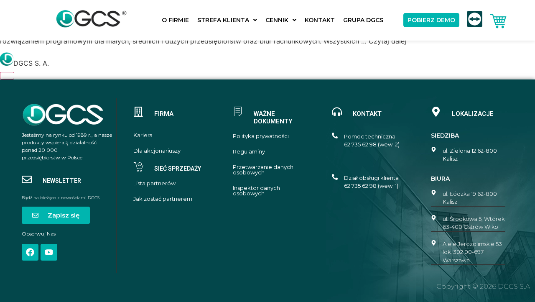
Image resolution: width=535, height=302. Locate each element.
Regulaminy (249, 151)
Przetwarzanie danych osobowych (263, 169)
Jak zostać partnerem (162, 199)
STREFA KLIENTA (223, 20)
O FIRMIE (175, 20)
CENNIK (276, 20)
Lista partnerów (154, 183)
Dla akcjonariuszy (157, 151)
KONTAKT (320, 20)
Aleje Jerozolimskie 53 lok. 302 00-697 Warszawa (472, 252)
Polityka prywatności (261, 136)
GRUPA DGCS (363, 20)
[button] (227, 20)
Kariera (143, 135)
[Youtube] (49, 252)
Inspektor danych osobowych (256, 190)
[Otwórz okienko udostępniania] (7, 75)
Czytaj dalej (387, 41)
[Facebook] (30, 252)
